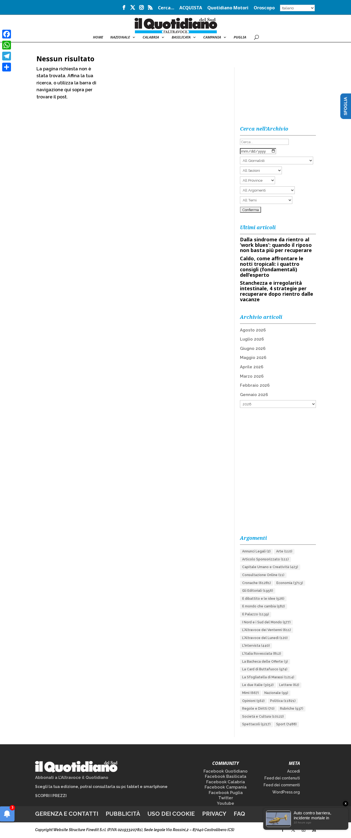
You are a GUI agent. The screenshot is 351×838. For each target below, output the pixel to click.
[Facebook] (6, 34)
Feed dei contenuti (282, 778)
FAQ (239, 813)
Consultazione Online (263, 575)
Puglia (240, 37)
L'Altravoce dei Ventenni (266, 630)
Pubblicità (123, 813)
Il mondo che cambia (263, 606)
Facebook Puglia (226, 792)
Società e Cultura (263, 716)
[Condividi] (6, 67)
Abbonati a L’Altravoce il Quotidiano (71, 777)
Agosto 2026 (253, 330)
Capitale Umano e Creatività (270, 567)
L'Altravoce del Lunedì (265, 638)
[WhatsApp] (6, 45)
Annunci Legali (256, 551)
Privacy (214, 813)
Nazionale (276, 693)
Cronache (256, 583)
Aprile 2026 (251, 366)
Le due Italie (258, 685)
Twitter (225, 797)
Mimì (250, 693)
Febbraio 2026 (255, 385)
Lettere (289, 685)
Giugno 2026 (252, 348)
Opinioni (253, 701)
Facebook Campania (226, 787)
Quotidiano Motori (227, 8)
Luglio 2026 (252, 339)
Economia (289, 583)
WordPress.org (286, 792)
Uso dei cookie (171, 813)
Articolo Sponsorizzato (265, 559)
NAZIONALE (120, 37)
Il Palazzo (255, 614)
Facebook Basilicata (225, 776)
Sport (286, 724)
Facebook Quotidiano (225, 771)
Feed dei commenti (282, 785)
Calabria (151, 37)
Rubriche (291, 708)
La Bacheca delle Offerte (265, 661)
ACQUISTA (190, 8)
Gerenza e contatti (66, 813)
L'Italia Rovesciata (261, 654)
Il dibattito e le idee (263, 599)
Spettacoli (256, 724)
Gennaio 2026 (254, 394)
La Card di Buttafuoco (264, 669)
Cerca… (166, 8)
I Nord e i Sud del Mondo (266, 622)
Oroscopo (264, 8)
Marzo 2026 (252, 376)
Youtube (225, 803)
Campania (212, 37)
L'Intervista (256, 646)
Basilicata (181, 37)
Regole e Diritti (258, 708)
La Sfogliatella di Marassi (268, 677)
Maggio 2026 (253, 357)
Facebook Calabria (225, 781)
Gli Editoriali (257, 591)
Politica (283, 701)
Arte (284, 551)
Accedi (293, 771)
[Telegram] (6, 56)
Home (98, 37)
